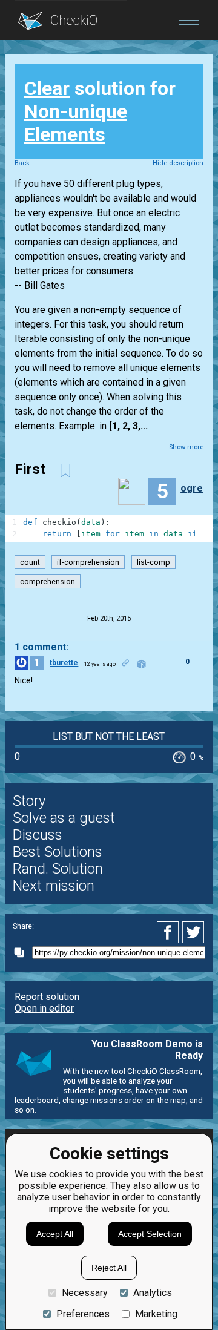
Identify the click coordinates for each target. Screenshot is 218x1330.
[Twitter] (193, 932)
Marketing (156, 1314)
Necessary (85, 1293)
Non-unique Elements (75, 123)
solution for (100, 111)
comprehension (47, 581)
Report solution (47, 996)
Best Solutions (57, 851)
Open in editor (44, 1008)
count (30, 562)
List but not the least (109, 736)
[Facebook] (169, 932)
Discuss (37, 834)
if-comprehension (88, 562)
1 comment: (41, 647)
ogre (191, 488)
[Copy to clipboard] (22, 952)
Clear (47, 88)
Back (22, 163)
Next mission (53, 885)
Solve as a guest (64, 817)
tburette (64, 663)
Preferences (83, 1314)
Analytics (152, 1293)
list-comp (153, 562)
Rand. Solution (58, 868)
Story (29, 800)
